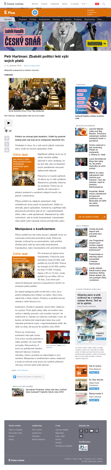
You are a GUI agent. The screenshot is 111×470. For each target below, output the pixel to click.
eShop (11, 439)
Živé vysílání (81, 106)
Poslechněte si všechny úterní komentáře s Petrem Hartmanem (96, 259)
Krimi (79, 94)
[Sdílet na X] (6, 144)
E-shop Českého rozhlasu (88, 289)
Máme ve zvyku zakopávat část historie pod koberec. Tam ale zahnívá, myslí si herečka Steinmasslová (97, 180)
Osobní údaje (77, 459)
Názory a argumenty (32, 66)
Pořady (32, 19)
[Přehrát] (8, 123)
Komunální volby (15, 433)
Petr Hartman (22, 370)
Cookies (67, 459)
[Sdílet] (10, 131)
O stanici (67, 19)
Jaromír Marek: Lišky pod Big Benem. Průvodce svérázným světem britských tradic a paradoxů (98, 135)
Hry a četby (81, 90)
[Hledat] (104, 4)
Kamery (90, 14)
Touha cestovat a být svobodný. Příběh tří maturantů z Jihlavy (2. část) (97, 150)
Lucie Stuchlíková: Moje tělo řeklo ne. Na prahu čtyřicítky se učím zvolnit (97, 164)
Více (100, 19)
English (99, 459)
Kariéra (58, 439)
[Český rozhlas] (13, 4)
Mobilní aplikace (38, 439)
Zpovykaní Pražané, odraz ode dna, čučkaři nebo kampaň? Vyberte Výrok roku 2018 (46, 390)
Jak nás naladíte (62, 430)
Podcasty (36, 436)
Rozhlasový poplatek (64, 446)
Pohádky (80, 98)
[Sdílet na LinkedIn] (6, 149)
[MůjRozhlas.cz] (8, 75)
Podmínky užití (89, 459)
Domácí (8, 19)
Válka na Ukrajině (15, 430)
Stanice (65, 4)
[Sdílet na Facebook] (6, 138)
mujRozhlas (55, 4)
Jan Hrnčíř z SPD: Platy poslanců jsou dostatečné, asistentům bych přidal (22, 164)
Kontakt (59, 443)
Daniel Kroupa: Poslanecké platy (21, 259)
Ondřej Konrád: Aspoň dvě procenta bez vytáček (96, 232)
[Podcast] (6, 131)
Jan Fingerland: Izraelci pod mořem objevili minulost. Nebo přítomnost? (96, 245)
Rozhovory (90, 19)
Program (44, 4)
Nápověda (60, 433)
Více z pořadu (82, 226)
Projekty (78, 19)
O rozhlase (75, 4)
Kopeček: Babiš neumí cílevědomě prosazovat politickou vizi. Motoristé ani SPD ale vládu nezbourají (97, 198)
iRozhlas (35, 4)
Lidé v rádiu (60, 436)
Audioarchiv (91, 12)
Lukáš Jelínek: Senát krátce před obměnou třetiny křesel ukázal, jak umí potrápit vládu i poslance (97, 274)
